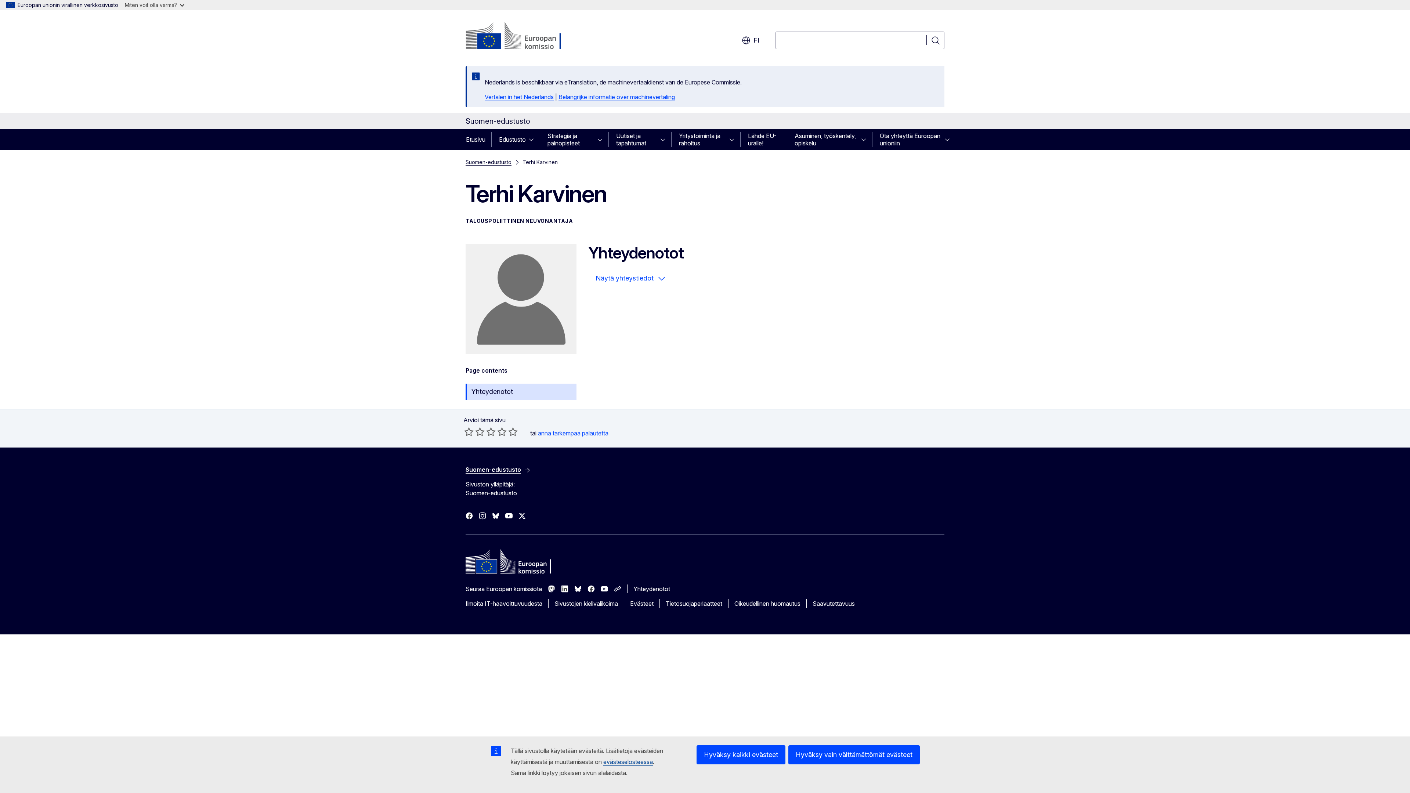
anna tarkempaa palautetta (573, 433)
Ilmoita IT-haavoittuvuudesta (504, 603)
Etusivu (475, 139)
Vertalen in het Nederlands (519, 97)
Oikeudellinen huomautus (767, 603)
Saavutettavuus (834, 603)
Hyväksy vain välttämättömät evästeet (854, 754)
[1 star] (468, 432)
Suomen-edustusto (488, 162)
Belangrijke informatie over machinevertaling (616, 97)
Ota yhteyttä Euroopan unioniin (910, 139)
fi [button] (756, 40)
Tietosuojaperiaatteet (694, 603)
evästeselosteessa (628, 761)
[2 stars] (474, 432)
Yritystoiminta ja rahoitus (699, 139)
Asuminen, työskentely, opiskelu (825, 139)
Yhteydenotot (492, 391)
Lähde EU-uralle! (762, 139)
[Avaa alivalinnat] (533, 139)
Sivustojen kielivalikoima (586, 603)
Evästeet (642, 603)
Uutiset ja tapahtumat (631, 139)
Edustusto (512, 139)
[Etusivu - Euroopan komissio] (525, 36)
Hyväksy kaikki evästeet (741, 754)
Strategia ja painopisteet (563, 139)
